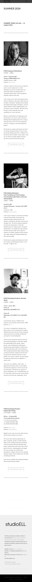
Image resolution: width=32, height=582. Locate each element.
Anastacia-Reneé (13, 211)
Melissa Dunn (12, 82)
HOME (6, 562)
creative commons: (17, 537)
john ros (10, 324)
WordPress (19, 577)
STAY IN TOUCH (8, 564)
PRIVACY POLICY (17, 564)
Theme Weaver (18, 579)
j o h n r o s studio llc (17, 549)
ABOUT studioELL (12, 562)
